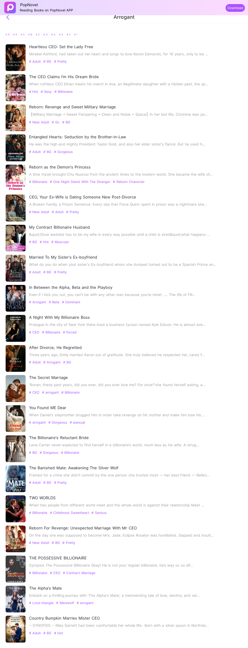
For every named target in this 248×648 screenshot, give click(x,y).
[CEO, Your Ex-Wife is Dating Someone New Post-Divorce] (16, 220)
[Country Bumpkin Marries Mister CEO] (16, 641)
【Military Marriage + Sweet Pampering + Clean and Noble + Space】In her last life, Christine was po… (118, 114)
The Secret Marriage (48, 377)
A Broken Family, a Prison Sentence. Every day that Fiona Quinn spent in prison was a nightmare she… (118, 204)
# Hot (34, 92)
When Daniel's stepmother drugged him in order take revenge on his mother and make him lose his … (117, 415)
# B (30, 34)
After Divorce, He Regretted (55, 347)
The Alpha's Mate (45, 588)
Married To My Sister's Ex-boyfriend (63, 257)
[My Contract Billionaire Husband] (16, 250)
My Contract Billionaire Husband (59, 227)
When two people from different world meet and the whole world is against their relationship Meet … (116, 505)
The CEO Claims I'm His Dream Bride (64, 76)
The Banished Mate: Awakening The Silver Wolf (74, 467)
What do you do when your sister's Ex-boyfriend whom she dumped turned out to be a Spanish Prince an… (122, 264)
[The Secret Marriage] (16, 401)
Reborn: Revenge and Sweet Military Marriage (72, 106)
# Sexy (47, 92)
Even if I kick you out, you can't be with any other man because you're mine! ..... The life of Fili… (112, 294)
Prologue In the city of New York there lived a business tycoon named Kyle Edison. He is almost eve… (117, 324)
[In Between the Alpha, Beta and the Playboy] (16, 310)
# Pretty (60, 61)
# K (15, 34)
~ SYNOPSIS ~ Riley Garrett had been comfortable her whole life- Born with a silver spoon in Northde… (119, 625)
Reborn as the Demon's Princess (60, 167)
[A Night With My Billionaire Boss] (16, 340)
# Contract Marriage (79, 573)
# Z (38, 34)
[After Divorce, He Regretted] (16, 370)
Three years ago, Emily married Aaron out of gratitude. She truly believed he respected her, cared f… (117, 355)
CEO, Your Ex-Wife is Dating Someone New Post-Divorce (82, 197)
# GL (56, 122)
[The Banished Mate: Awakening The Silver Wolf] (16, 491)
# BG (48, 61)
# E (23, 34)
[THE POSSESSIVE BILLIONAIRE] (16, 581)
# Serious (98, 513)
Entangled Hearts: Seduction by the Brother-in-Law (77, 136)
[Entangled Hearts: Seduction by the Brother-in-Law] (16, 160)
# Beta (55, 302)
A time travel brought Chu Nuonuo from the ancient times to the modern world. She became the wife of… (121, 174)
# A (61, 34)
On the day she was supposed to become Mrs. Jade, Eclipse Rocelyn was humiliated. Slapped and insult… (121, 535)
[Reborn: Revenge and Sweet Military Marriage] (16, 130)
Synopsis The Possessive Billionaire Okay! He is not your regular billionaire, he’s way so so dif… (111, 565)
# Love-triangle (42, 603)
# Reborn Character (129, 182)
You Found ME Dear (47, 407)
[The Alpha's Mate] (16, 611)
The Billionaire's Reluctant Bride (59, 437)
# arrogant (51, 392)
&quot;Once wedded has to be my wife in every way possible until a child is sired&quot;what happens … (119, 234)
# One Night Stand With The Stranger (81, 182)
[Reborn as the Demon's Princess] (16, 190)
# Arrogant (38, 302)
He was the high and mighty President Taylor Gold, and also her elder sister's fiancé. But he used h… (117, 144)
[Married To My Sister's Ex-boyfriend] (16, 280)
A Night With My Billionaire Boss (59, 317)
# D (45, 34)
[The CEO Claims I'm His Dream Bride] (16, 100)
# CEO (35, 332)
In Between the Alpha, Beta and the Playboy (70, 287)
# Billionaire (63, 92)
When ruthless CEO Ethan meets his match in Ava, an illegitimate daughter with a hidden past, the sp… (118, 84)
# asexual (77, 422)
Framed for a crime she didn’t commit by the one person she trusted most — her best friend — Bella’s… (119, 475)
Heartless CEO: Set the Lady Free (61, 46)
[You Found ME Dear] (16, 431)
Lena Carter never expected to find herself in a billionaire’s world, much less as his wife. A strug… (114, 445)
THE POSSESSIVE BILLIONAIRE (58, 558)
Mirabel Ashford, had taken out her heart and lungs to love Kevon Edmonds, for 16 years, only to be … (118, 54)
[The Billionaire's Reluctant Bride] (16, 461)
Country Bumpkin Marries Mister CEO (64, 618)
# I (75, 34)
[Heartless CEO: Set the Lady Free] (16, 70)
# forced (70, 332)
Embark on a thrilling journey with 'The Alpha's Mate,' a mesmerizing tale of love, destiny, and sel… (114, 595)
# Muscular (60, 242)
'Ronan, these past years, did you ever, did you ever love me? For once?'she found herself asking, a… (117, 385)
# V (69, 34)
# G (53, 34)
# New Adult (39, 122)
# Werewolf (65, 603)
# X (8, 34)
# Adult (35, 61)
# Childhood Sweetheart (70, 513)
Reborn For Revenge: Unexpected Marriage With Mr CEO (83, 528)
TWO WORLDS (42, 497)
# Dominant (71, 302)
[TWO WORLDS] (16, 521)
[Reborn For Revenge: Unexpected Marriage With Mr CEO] (16, 551)
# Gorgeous (63, 152)
